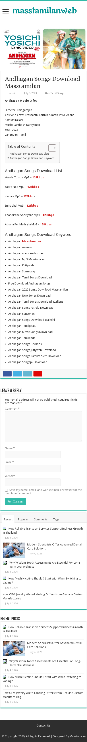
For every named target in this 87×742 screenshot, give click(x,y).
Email (9, 462)
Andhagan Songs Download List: (29, 153)
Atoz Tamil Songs (54, 93)
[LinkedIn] (50, 731)
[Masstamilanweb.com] (43, 11)
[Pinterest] (45, 731)
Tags (56, 519)
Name (10, 448)
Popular (23, 519)
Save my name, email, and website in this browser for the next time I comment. (43, 491)
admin (12, 93)
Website (10, 476)
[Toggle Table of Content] (50, 148)
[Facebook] (37, 731)
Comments (41, 519)
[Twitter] (41, 731)
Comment (12, 408)
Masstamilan (78, 736)
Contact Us (43, 725)
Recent (8, 519)
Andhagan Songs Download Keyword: (32, 158)
